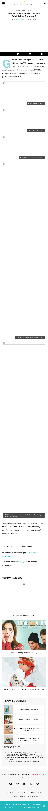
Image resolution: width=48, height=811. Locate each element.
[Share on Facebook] (6, 54)
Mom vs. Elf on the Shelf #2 (24, 616)
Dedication (13, 797)
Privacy (32, 792)
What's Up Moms (19, 19)
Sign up (21, 561)
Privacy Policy (19, 807)
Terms (39, 792)
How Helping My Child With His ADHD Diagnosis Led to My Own (25, 758)
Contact (24, 792)
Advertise (10, 792)
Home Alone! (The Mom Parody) (24, 653)
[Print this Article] (42, 54)
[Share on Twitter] (18, 54)
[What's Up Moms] (24, 5)
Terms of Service (34, 807)
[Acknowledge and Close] (44, 806)
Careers (22, 797)
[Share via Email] (30, 54)
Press (17, 792)
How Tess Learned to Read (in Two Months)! (21, 754)
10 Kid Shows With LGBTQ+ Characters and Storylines (24, 756)
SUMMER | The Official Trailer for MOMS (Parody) (23, 752)
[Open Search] (45, 3)
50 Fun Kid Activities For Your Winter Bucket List (24, 690)
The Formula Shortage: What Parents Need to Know (24, 761)
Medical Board (33, 797)
